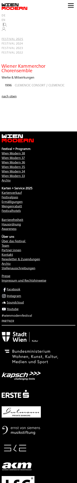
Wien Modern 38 (13, 153)
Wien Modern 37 (13, 157)
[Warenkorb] (5, 34)
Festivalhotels (11, 210)
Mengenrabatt (12, 206)
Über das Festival (13, 241)
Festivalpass (10, 197)
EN (4, 20)
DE (4, 15)
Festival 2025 (12, 39)
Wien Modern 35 (13, 166)
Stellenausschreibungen (18, 268)
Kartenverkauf (12, 192)
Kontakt (7, 254)
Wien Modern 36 (13, 162)
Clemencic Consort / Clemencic (39, 85)
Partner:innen (11, 250)
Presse (6, 276)
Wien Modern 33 (13, 176)
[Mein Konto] (4, 30)
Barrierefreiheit (12, 219)
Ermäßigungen (12, 201)
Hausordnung (11, 224)
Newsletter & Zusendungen (21, 259)
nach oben (9, 96)
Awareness (9, 228)
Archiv (6, 180)
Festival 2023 (12, 48)
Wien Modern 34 (13, 171)
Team (5, 245)
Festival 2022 (12, 52)
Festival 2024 (12, 43)
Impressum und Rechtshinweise (24, 280)
